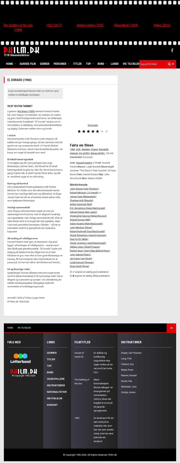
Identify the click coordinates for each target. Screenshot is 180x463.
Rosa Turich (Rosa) (79, 266)
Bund (101, 63)
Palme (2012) (162, 25)
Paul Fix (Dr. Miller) (79, 239)
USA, (78, 149)
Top (88, 63)
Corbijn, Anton (128, 392)
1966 (72, 149)
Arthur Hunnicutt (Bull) (81, 204)
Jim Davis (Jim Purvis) (81, 258)
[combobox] (157, 64)
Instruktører (56, 385)
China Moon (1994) (126, 25)
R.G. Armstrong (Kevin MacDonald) (87, 208)
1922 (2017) (54, 25)
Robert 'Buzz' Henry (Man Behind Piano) (90, 250)
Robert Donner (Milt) (80, 219)
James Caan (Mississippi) (83, 196)
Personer (60, 63)
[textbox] (158, 64)
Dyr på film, (84, 153)
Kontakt (52, 405)
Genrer (44, 63)
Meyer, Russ (127, 369)
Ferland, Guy (127, 364)
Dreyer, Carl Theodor (131, 353)
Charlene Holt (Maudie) (81, 200)
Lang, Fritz (126, 358)
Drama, (94, 149)
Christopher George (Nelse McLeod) (88, 216)
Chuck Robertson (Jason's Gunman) (88, 235)
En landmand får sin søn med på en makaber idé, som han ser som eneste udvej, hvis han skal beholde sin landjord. (104, 430)
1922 (77, 418)
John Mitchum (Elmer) (81, 227)
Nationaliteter (57, 392)
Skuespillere (56, 379)
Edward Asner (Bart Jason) (83, 212)
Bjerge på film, (98, 153)
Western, (86, 149)
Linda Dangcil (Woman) (82, 262)
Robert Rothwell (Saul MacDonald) (87, 231)
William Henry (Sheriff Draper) (85, 247)
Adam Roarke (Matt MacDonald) (86, 223)
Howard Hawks (84, 162)
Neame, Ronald (129, 375)
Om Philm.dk (54, 398)
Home (9, 63)
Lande (115, 63)
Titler (77, 63)
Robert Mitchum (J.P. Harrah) (84, 192)
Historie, (74, 153)
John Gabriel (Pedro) (80, 254)
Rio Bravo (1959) (26, 111)
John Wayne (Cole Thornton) (84, 188)
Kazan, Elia (126, 381)
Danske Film (28, 63)
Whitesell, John (129, 386)
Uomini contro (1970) (90, 25)
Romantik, (104, 149)
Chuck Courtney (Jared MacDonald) (88, 243)
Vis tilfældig (131, 63)
